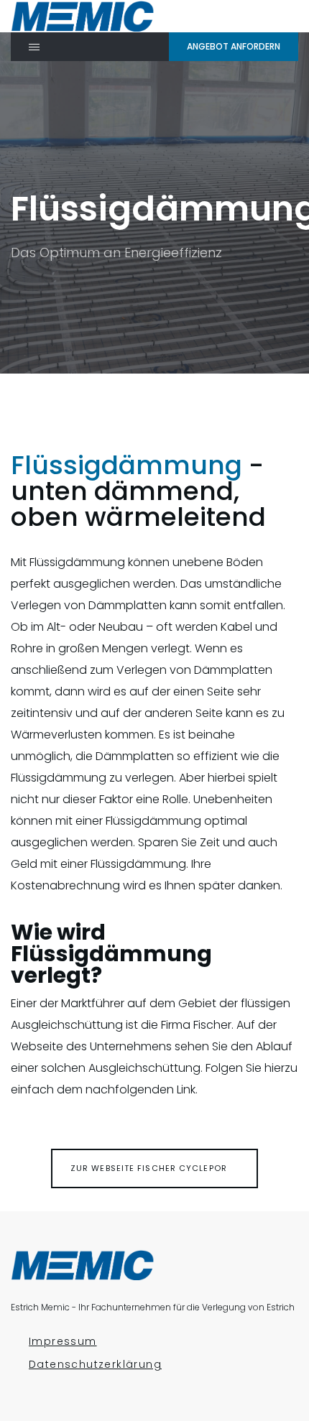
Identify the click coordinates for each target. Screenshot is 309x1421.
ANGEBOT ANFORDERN (233, 46)
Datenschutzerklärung (95, 1364)
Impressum (63, 1342)
